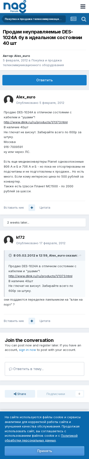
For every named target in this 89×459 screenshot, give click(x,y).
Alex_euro (22, 56)
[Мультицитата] (31, 207)
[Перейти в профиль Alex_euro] (8, 100)
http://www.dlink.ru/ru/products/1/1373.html (36, 122)
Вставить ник (14, 207)
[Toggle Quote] (11, 255)
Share (21, 394)
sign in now (27, 350)
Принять (44, 451)
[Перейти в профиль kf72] (8, 240)
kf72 (20, 237)
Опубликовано (40, 103)
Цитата (45, 207)
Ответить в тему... (28, 369)
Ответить (44, 80)
